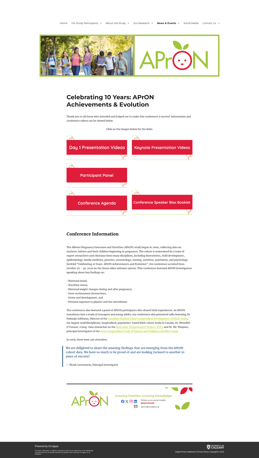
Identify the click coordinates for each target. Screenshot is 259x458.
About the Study (116, 23)
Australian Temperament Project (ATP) (139, 326)
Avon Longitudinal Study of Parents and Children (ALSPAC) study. (139, 331)
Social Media (191, 23)
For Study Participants (84, 23)
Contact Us (209, 23)
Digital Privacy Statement (185, 452)
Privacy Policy (202, 452)
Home (63, 23)
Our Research (141, 23)
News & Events (166, 23)
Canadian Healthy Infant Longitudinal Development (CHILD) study (147, 318)
